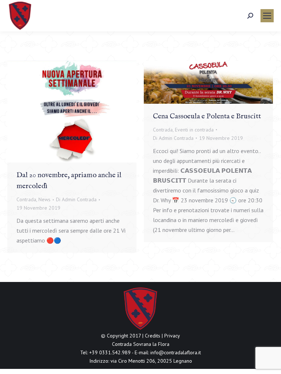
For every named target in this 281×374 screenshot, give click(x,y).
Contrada (26, 199)
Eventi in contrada (194, 129)
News (44, 199)
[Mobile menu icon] (267, 15)
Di (76, 199)
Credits (152, 335)
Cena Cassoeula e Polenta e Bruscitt (207, 116)
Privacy (172, 335)
